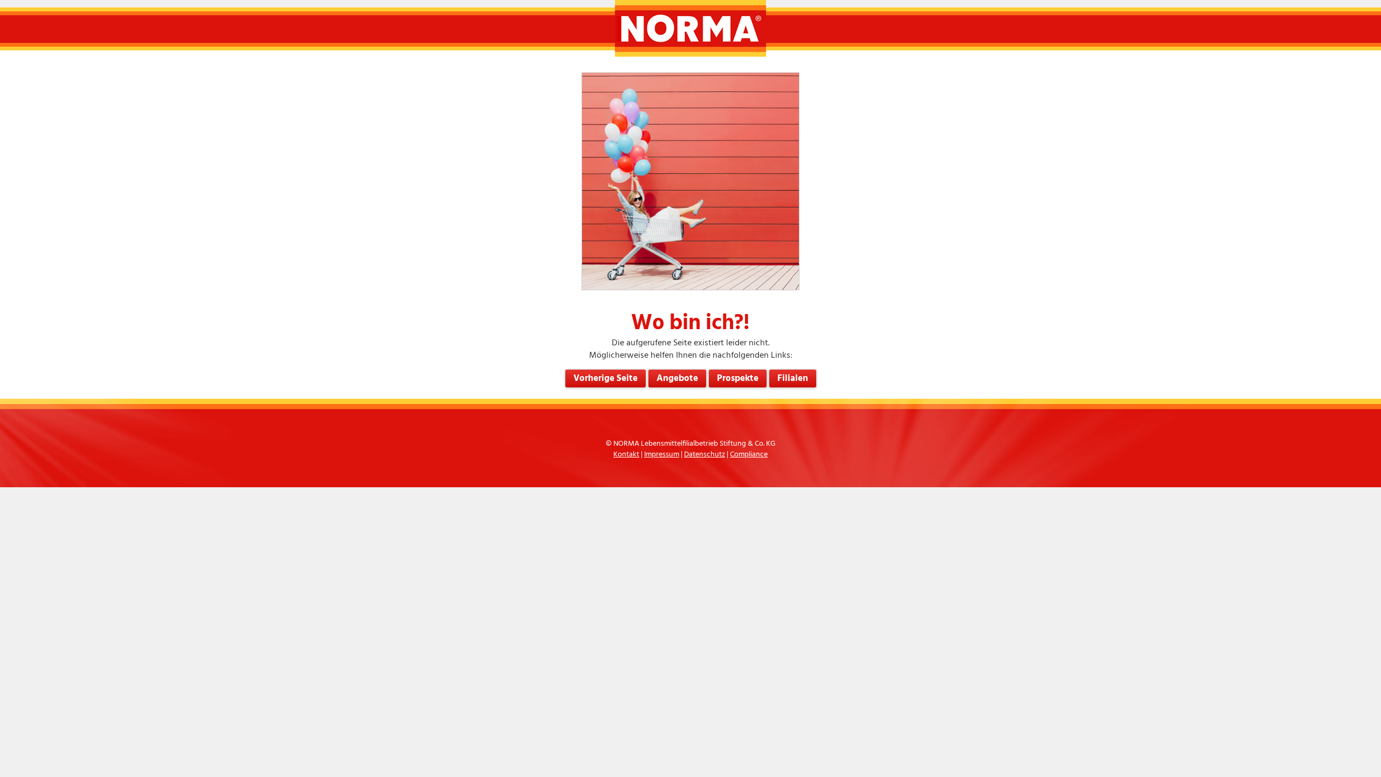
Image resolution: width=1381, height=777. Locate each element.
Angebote (677, 378)
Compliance (749, 454)
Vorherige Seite (605, 378)
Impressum (661, 454)
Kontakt (626, 454)
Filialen (792, 378)
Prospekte (737, 378)
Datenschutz (704, 454)
